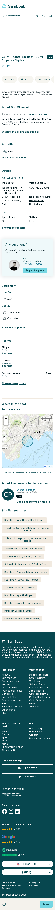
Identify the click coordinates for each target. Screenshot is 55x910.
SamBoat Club (9, 697)
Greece (6, 734)
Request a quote (35, 270)
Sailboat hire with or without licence (23, 548)
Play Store (30, 776)
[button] (6, 418)
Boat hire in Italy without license (21, 579)
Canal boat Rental (38, 693)
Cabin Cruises (36, 700)
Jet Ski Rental (36, 690)
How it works (36, 731)
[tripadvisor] (10, 850)
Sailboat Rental (37, 684)
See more (7, 353)
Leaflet (49, 466)
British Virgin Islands (12, 747)
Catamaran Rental (38, 687)
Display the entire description (21, 131)
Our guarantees (10, 681)
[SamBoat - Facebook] (4, 811)
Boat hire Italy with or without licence (24, 520)
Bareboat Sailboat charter (18, 610)
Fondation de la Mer (12, 706)
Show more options (14, 383)
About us (7, 674)
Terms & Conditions (11, 885)
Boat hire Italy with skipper (18, 595)
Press (5, 703)
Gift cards (7, 693)
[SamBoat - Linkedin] (17, 811)
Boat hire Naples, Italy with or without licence (27, 539)
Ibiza (4, 740)
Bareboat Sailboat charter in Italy (22, 618)
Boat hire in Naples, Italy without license (25, 571)
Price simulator (9, 687)
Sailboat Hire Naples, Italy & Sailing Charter (27, 564)
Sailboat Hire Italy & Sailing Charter (22, 556)
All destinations (10, 750)
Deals (32, 703)
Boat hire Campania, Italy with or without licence (27, 529)
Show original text (38, 114)
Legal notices (8, 882)
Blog (4, 713)
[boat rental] (13, 6)
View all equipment (13, 327)
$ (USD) (26, 872)
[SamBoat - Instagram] (11, 811)
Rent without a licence (41, 697)
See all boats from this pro (33, 501)
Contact (33, 734)
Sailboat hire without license (19, 587)
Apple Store (30, 767)
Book (46, 904)
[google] (8, 837)
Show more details (13, 227)
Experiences (8, 709)
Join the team (9, 678)
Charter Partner (25, 489)
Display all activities (14, 157)
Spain (4, 737)
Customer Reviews (11, 700)
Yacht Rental (36, 681)
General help (36, 728)
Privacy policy (36, 882)
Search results (13, 15)
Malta (5, 744)
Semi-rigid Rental (38, 678)
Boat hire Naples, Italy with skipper (22, 602)
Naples (8, 65)
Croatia (6, 731)
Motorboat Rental (39, 674)
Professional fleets (12, 690)
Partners (33, 885)
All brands (34, 706)
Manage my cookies (39, 738)
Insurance (7, 684)
